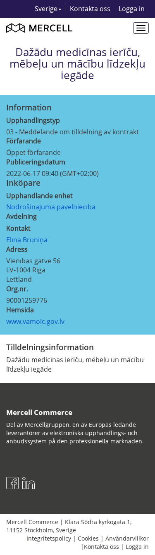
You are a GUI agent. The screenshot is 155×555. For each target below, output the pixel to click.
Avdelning (21, 216)
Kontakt (18, 228)
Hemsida (20, 309)
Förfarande (23, 140)
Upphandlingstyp (33, 120)
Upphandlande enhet (39, 195)
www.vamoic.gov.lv (35, 321)
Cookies (88, 538)
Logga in (132, 8)
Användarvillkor (127, 538)
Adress (17, 249)
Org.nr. (17, 288)
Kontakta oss (90, 8)
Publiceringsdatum (35, 161)
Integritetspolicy (48, 538)
